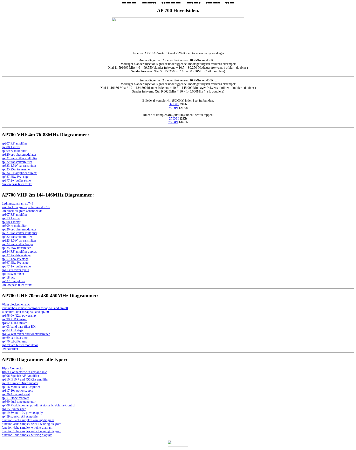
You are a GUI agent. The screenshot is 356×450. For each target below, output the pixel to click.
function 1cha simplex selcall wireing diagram (31, 431)
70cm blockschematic (16, 304)
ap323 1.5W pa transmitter (19, 165)
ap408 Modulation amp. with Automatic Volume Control (38, 405)
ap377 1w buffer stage (16, 266)
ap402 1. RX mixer (14, 323)
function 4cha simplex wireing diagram (27, 427)
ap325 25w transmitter (16, 169)
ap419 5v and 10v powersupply (22, 412)
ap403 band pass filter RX (19, 326)
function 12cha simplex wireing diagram (28, 420)
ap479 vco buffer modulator (20, 345)
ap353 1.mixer (11, 218)
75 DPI (173, 108)
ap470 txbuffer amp (14, 341)
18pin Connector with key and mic (24, 372)
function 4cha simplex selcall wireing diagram (31, 424)
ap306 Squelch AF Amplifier (20, 375)
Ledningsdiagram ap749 (17, 203)
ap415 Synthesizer (14, 409)
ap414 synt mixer (13, 273)
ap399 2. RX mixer (14, 319)
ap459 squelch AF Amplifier (20, 416)
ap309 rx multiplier (14, 151)
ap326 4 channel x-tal (16, 394)
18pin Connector (12, 368)
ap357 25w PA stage (15, 176)
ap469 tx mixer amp (15, 337)
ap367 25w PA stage (15, 262)
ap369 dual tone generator (18, 401)
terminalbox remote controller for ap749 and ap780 (35, 308)
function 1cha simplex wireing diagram (27, 435)
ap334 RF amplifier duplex (19, 173)
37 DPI (174, 104)
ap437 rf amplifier (13, 281)
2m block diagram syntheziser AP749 (26, 207)
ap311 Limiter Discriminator (20, 383)
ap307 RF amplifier (14, 143)
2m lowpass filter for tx (17, 285)
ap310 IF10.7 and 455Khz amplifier (25, 379)
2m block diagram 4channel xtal (22, 211)
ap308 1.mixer (11, 147)
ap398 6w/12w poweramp (19, 315)
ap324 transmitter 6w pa (17, 244)
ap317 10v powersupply (17, 390)
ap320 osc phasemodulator (19, 154)
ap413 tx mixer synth (15, 270)
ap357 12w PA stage (15, 259)
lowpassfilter (10, 349)
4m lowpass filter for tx (17, 184)
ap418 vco (8, 277)
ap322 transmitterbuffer (17, 162)
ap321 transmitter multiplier (19, 158)
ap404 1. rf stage (12, 330)
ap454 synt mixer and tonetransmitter (26, 334)
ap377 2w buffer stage (16, 180)
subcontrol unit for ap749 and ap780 (25, 311)
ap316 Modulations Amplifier (21, 387)
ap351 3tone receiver (15, 398)
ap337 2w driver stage (16, 255)
